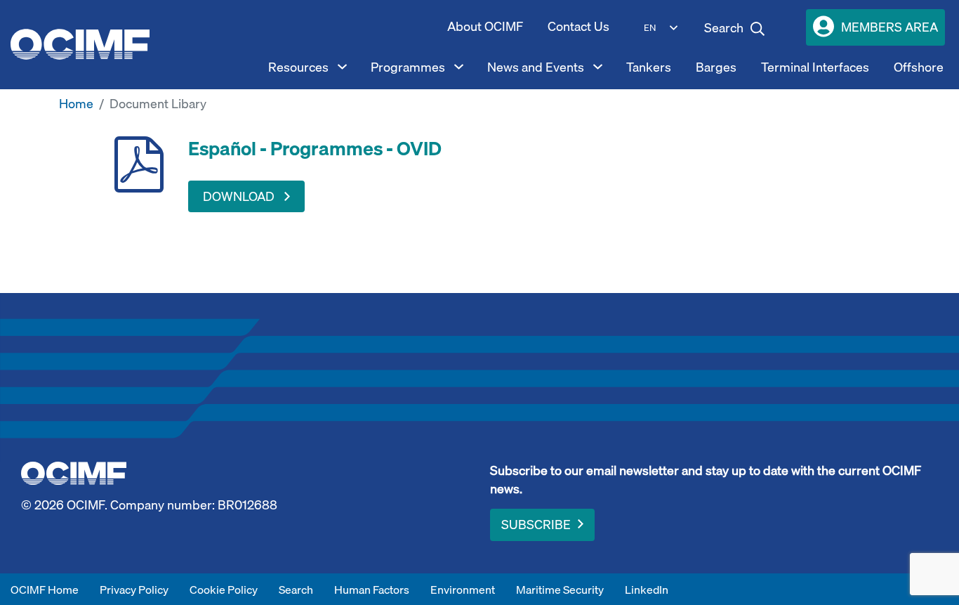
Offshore (919, 67)
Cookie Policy (224, 589)
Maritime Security (560, 589)
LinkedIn (646, 589)
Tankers (648, 67)
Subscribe (536, 524)
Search (296, 589)
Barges (716, 67)
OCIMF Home (45, 589)
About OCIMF (485, 26)
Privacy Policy (134, 589)
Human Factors (371, 589)
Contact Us (578, 26)
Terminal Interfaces (815, 67)
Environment (462, 589)
